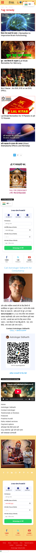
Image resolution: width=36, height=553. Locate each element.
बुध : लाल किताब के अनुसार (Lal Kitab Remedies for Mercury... (14, 62)
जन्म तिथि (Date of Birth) (10, 227)
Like (7, 256)
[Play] (3, 399)
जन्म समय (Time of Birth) (10, 234)
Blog (25, 545)
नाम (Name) (7, 221)
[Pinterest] (24, 473)
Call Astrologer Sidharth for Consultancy (18, 269)
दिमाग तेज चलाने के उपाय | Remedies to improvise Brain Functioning (16, 34)
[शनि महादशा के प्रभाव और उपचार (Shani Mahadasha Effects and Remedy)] (18, 132)
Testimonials (19, 545)
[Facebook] (4, 473)
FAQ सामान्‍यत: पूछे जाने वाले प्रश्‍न (12, 430)
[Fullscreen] (33, 399)
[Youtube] (32, 473)
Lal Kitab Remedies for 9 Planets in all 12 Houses (18, 117)
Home (2, 7)
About (9, 543)
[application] (18, 391)
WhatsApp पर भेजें (18, 248)
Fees (21, 543)
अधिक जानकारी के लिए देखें (18, 373)
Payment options (7, 424)
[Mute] (29, 399)
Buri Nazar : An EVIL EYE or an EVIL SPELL (16, 89)
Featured (4, 416)
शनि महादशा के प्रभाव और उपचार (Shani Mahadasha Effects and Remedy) (15, 144)
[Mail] (16, 473)
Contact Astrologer (8, 410)
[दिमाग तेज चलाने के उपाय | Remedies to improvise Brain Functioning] (18, 22)
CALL (12, 330)
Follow (18, 256)
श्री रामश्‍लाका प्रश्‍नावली (8, 433)
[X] (28, 473)
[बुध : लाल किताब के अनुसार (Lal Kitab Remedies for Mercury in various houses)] (18, 50)
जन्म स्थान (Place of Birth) (10, 240)
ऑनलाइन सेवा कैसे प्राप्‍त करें (10, 427)
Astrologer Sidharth (8, 407)
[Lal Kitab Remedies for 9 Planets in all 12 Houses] (18, 105)
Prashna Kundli (7, 419)
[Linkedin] (12, 473)
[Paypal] (20, 473)
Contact (11, 545)
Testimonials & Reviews (10, 413)
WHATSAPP (21, 330)
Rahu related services (9, 421)
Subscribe (29, 256)
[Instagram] (8, 473)
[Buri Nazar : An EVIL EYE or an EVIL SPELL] (18, 77)
